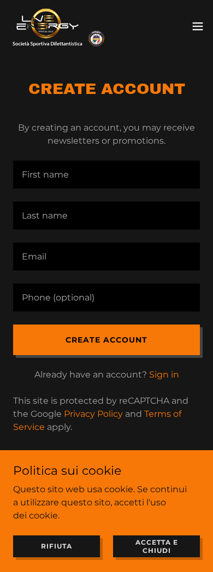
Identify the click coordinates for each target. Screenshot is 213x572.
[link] (59, 26)
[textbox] (106, 174)
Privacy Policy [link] (93, 414)
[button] (198, 26)
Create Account (106, 340)
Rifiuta (56, 546)
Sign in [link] (164, 374)
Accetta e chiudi (156, 546)
